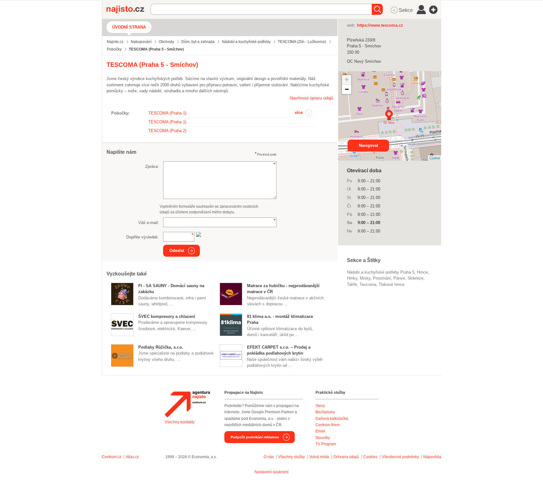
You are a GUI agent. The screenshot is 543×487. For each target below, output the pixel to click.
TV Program (325, 444)
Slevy (320, 406)
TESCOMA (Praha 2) (167, 130)
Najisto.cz (129, 9)
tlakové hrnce (391, 284)
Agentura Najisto (187, 404)
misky (365, 278)
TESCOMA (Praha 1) (167, 113)
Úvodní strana (129, 27)
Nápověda (432, 457)
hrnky (352, 278)
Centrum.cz (111, 457)
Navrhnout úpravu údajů (311, 98)
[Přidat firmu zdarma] (435, 9)
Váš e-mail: (148, 222)
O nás (269, 457)
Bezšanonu (325, 412)
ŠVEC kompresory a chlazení (166, 316)
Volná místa (319, 457)
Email (320, 431)
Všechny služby (292, 457)
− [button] (347, 89)
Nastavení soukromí (271, 472)
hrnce (422, 272)
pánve (399, 278)
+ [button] (347, 79)
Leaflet (435, 157)
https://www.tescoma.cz (380, 25)
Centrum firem (327, 425)
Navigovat (368, 145)
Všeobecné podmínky (400, 457)
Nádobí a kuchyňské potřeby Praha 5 (380, 272)
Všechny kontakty (180, 422)
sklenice (415, 278)
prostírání (382, 278)
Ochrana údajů (346, 457)
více (299, 112)
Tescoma (367, 284)
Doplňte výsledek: (142, 237)
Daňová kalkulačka (331, 418)
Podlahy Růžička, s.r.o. (160, 347)
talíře (352, 284)
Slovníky (322, 438)
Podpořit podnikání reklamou (255, 437)
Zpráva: (152, 166)
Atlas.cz (132, 457)
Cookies (370, 457)
